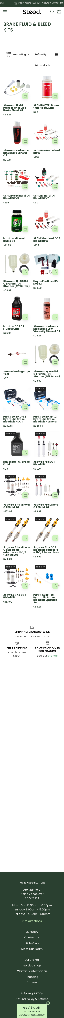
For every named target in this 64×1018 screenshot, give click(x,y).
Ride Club (32, 943)
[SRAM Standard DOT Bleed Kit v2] (47, 220)
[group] (32, 3)
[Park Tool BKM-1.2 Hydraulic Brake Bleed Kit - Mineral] (47, 399)
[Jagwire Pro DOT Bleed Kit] (47, 444)
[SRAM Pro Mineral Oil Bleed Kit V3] (17, 178)
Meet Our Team (32, 949)
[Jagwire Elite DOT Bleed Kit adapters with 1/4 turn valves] (47, 529)
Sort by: (16, 54)
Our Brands (32, 960)
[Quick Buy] (25, 96)
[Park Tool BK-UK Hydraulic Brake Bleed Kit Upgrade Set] (47, 577)
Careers (32, 982)
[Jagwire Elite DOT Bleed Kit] (17, 577)
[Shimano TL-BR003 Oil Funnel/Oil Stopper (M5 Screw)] (47, 354)
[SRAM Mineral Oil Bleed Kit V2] (47, 178)
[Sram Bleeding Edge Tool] (17, 354)
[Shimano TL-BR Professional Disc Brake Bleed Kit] (17, 87)
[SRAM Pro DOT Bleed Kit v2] (47, 133)
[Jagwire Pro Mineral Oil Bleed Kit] (47, 487)
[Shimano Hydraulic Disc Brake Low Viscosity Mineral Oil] (47, 308)
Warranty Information (32, 971)
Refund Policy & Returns (32, 999)
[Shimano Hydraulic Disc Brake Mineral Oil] (17, 133)
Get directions (32, 921)
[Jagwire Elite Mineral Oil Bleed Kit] (17, 487)
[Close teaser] (48, 1003)
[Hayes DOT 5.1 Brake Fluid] (17, 444)
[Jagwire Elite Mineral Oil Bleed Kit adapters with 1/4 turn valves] (17, 529)
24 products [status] (42, 65)
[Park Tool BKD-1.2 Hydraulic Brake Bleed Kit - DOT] (17, 399)
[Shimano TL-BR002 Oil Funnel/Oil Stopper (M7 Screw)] (17, 263)
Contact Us (32, 937)
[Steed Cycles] (32, 11)
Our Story (32, 932)
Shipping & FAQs (32, 993)
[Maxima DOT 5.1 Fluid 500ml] (17, 308)
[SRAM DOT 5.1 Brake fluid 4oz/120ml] (47, 87)
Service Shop (32, 965)
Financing (32, 977)
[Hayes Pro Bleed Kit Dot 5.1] (47, 263)
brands (53, 656)
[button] (52, 11)
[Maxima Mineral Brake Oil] (17, 220)
